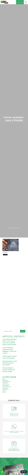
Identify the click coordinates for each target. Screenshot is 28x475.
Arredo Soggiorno (6, 381)
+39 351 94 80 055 (13, 432)
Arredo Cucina (5, 384)
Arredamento (5, 389)
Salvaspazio (5, 388)
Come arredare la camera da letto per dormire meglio (8, 369)
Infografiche (5, 380)
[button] (2, 471)
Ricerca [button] (23, 331)
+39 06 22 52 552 (14, 414)
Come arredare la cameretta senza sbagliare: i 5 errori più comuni (9, 350)
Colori (3, 390)
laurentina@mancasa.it (14, 450)
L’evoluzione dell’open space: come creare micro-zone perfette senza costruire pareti (9, 341)
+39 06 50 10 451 (14, 415)
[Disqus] (13, 273)
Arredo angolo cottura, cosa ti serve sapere (9, 357)
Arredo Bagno (5, 385)
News (3, 379)
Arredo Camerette (6, 386)
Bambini (4, 392)
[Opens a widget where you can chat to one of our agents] (23, 472)
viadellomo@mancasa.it (14, 449)
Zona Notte (5, 382)
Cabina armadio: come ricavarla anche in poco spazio (9, 362)
